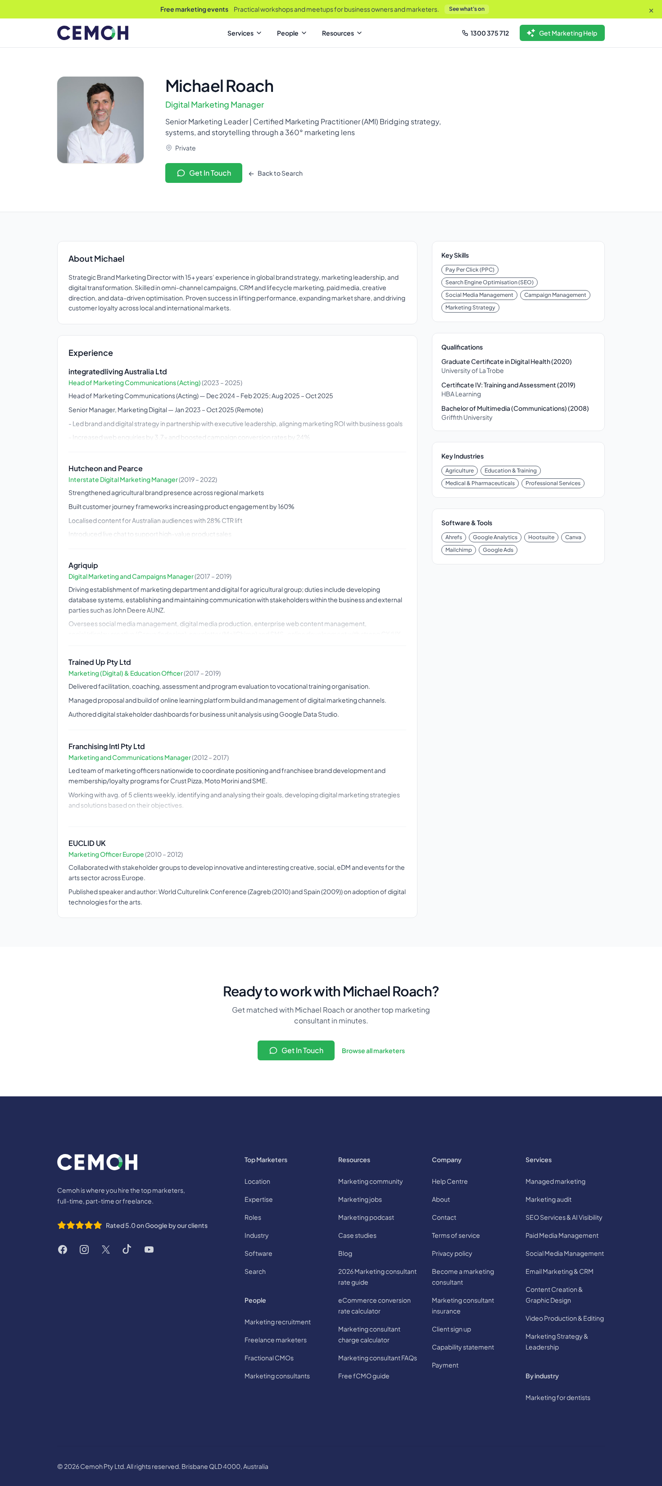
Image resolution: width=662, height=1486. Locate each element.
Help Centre (450, 1181)
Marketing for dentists (558, 1397)
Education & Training (511, 470)
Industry (257, 1235)
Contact (444, 1217)
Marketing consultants (277, 1376)
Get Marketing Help (568, 33)
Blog (345, 1253)
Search (255, 1271)
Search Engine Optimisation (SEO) (489, 282)
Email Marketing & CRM (560, 1271)
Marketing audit (548, 1199)
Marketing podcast (366, 1217)
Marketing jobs (360, 1199)
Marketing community (370, 1181)
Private (185, 148)
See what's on (467, 8)
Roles (253, 1217)
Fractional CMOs (269, 1358)
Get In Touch (210, 172)
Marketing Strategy (470, 307)
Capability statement (463, 1347)
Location (257, 1181)
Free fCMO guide (364, 1376)
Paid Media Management (562, 1235)
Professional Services (553, 483)
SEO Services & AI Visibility (564, 1217)
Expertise (259, 1199)
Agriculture (459, 470)
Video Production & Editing (565, 1318)
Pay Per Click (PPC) (469, 269)
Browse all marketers (373, 1050)
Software (258, 1253)
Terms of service (456, 1235)
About (441, 1199)
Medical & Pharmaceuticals (480, 483)
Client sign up (451, 1329)
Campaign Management (555, 294)
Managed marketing (555, 1181)
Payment (445, 1365)
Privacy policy (452, 1253)
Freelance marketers (276, 1340)
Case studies (357, 1235)
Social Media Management (479, 294)
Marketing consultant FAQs (377, 1358)
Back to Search (280, 173)
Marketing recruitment (278, 1322)
